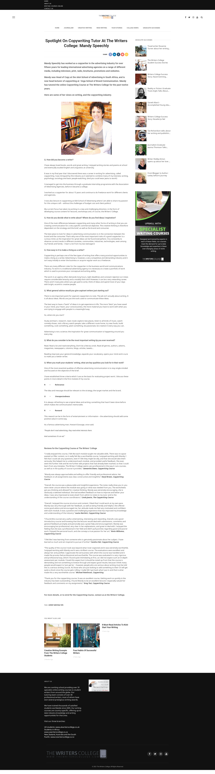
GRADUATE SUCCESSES (151, 28)
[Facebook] (185, 17)
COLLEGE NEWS (133, 28)
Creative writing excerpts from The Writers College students (55, 653)
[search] (202, 17)
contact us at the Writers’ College (109, 595)
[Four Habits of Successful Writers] (86, 635)
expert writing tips (56, 605)
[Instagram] (193, 17)
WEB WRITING (102, 28)
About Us (47, 3)
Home (46, 1)
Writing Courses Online (53, 6)
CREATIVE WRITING (85, 28)
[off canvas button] (13, 17)
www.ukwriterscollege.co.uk (68, 727)
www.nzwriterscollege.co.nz (62, 737)
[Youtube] (197, 17)
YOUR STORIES (117, 28)
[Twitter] (189, 17)
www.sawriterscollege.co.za (56, 732)
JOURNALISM (68, 28)
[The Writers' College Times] (76, 753)
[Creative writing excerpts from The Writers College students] (57, 635)
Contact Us (48, 8)
